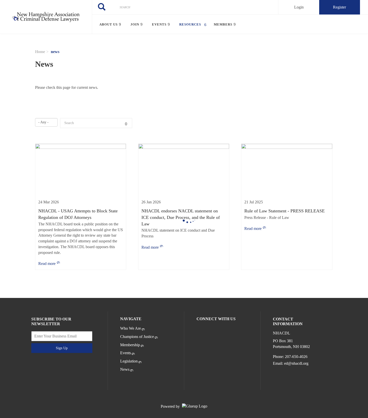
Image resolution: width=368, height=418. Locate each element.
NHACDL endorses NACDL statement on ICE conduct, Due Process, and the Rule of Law (180, 217)
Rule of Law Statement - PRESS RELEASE (284, 210)
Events (125, 353)
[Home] (46, 17)
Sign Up (62, 348)
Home (40, 52)
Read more (47, 263)
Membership (130, 345)
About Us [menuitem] (108, 24)
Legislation (129, 361)
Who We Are (130, 328)
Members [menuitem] (223, 24)
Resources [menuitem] (190, 24)
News (124, 369)
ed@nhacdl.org (296, 363)
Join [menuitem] (134, 24)
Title (127, 123)
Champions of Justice (137, 336)
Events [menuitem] (159, 24)
